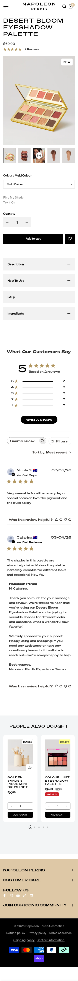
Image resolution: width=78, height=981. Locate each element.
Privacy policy (37, 932)
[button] (70, 239)
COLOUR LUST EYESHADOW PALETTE (57, 780)
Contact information (50, 940)
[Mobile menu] (7, 6)
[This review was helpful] (56, 519)
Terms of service (60, 932)
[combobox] (51, 452)
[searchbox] (22, 440)
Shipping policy (23, 940)
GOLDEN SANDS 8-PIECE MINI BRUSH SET (18, 782)
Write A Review (39, 420)
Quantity (9, 213)
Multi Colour (15, 184)
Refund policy (15, 932)
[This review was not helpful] (65, 519)
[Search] (64, 6)
